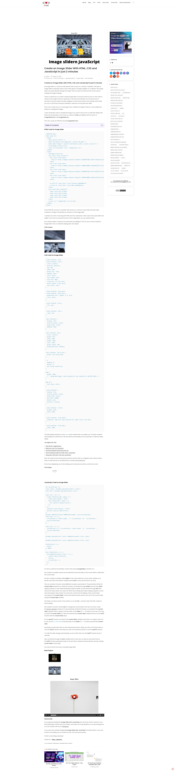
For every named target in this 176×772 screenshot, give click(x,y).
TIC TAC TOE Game (115, 170)
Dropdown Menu (114, 124)
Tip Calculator (124, 170)
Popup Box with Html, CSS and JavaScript (58, 455)
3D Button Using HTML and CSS (118, 90)
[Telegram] (112, 63)
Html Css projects (115, 139)
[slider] (73, 715)
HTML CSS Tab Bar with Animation (118, 142)
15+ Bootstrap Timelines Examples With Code (94, 763)
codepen (122, 108)
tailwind (123, 168)
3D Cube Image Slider (115, 92)
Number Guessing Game (116, 152)
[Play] (46, 715)
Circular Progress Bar (116, 105)
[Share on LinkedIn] (121, 73)
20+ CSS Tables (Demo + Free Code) (74, 763)
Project (70, 743)
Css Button (113, 116)
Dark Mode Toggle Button (53, 446)
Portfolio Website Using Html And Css (57, 450)
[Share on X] (111, 73)
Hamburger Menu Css (116, 131)
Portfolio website (115, 157)
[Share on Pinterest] (117, 73)
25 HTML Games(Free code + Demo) (54, 764)
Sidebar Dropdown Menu (116, 165)
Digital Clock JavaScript (117, 121)
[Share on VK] (127, 73)
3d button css (114, 87)
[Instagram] (110, 63)
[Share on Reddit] (111, 76)
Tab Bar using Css (115, 168)
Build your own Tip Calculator (55, 448)
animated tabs (126, 97)
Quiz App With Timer (115, 163)
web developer (89, 78)
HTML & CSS (49, 78)
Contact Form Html (115, 113)
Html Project (56, 743)
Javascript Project (63, 743)
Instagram (65, 726)
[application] (74, 697)
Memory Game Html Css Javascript (119, 147)
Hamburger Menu (115, 129)
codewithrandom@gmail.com (121, 182)
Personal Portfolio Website (117, 155)
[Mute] (100, 715)
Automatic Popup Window (116, 103)
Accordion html (126, 92)
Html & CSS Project (59, 78)
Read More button (126, 163)
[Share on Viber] (124, 73)
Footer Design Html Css (116, 126)
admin (48, 76)
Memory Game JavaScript (116, 150)
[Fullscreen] (102, 715)
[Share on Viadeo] (117, 76)
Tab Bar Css (127, 165)
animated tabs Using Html (117, 100)
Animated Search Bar (116, 97)
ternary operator (51, 609)
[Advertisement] (88, 18)
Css (123, 113)
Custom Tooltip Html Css (116, 118)
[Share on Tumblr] (114, 76)
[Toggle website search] (133, 2)
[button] (74, 697)
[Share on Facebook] (114, 73)
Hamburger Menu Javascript (117, 134)
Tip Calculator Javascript (117, 173)
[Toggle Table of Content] (101, 125)
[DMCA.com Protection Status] (121, 190)
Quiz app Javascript (115, 160)
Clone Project (114, 108)
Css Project (50, 743)
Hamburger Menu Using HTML (117, 137)
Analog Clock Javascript (117, 95)
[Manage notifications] (173, 769)
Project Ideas (80, 78)
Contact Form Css (115, 110)
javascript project (70, 78)
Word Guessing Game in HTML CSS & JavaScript (60, 453)
